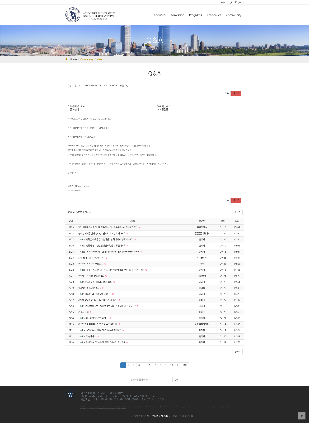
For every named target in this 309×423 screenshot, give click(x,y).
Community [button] (233, 15)
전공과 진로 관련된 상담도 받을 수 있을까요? (98, 324)
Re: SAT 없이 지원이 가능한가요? (97, 282)
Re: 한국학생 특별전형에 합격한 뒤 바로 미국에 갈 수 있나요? (109, 306)
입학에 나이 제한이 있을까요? (91, 276)
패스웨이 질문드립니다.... (89, 288)
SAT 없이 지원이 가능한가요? (91, 257)
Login (230, 2)
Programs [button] (195, 15)
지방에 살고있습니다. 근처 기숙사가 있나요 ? (98, 300)
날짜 (223, 220)
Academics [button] (214, 15)
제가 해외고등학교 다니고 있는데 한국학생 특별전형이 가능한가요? (107, 227)
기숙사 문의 (83, 312)
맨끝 (185, 365)
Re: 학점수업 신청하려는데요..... (97, 294)
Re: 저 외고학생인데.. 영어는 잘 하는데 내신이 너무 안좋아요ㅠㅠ (111, 251)
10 (171, 365)
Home (223, 2)
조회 (237, 220)
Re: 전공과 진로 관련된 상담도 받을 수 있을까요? (104, 245)
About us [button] (160, 15)
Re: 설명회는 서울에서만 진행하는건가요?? (101, 330)
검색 (176, 379)
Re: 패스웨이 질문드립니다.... (95, 318)
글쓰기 (236, 93)
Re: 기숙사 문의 (89, 336)
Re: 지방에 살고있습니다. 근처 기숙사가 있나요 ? (104, 342)
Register (239, 2)
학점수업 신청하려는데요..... (91, 264)
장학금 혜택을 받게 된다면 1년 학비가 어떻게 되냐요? (102, 233)
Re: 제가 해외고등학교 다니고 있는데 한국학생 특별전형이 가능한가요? (113, 270)
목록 (227, 93)
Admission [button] (177, 15)
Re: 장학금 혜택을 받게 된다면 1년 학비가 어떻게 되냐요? (107, 239)
